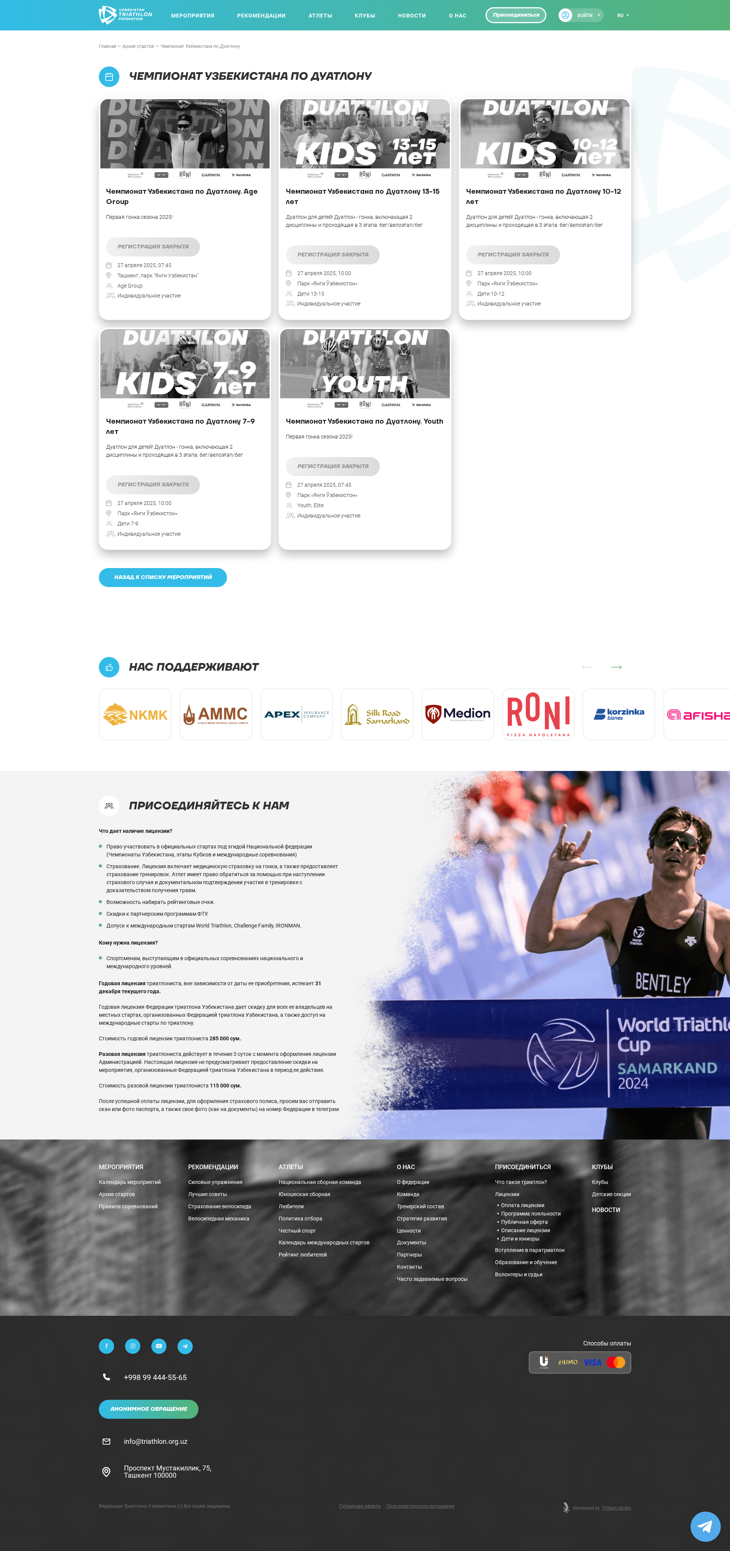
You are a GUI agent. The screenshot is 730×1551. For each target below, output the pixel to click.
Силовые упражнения (215, 1182)
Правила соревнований (128, 1206)
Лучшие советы (207, 1194)
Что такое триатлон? (521, 1182)
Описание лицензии (525, 1230)
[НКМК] (135, 714)
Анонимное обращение (148, 1409)
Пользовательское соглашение (421, 1506)
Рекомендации (261, 15)
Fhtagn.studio (616, 1507)
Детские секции (611, 1194)
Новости (412, 15)
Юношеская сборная (304, 1194)
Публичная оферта (524, 1222)
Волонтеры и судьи (519, 1274)
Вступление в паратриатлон (530, 1250)
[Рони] (538, 714)
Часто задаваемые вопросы (432, 1279)
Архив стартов (138, 46)
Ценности (409, 1231)
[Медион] (457, 714)
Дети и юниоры (520, 1238)
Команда (408, 1194)
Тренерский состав (420, 1206)
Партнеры (409, 1255)
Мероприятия (192, 15)
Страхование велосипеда (219, 1206)
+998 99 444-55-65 (155, 1377)
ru (620, 15)
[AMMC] (216, 714)
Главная (107, 46)
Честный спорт (297, 1231)
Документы (411, 1242)
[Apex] (296, 714)
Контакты (409, 1267)
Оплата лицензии (522, 1205)
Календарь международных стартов (324, 1242)
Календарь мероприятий (130, 1182)
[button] (616, 667)
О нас (458, 15)
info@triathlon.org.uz (155, 1441)
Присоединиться (516, 15)
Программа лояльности (531, 1213)
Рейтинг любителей (303, 1255)
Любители (291, 1206)
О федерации (413, 1182)
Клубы (365, 15)
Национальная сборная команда (320, 1182)
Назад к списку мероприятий (163, 577)
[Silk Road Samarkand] (377, 714)
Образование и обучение (526, 1262)
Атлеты (320, 15)
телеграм (327, 1109)
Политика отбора (300, 1218)
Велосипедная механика (218, 1218)
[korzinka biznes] (619, 714)
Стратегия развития (422, 1218)
